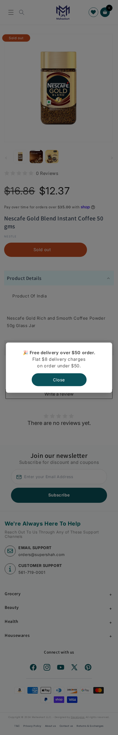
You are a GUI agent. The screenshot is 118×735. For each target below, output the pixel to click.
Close (59, 379)
